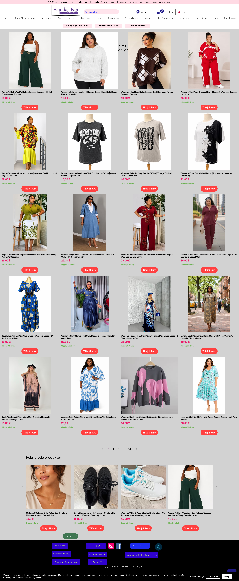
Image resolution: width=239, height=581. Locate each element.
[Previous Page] (102, 449)
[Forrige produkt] (22, 487)
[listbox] (171, 12)
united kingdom (137, 566)
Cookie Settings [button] (197, 576)
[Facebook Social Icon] (118, 546)
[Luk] (235, 576)
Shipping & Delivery (8, 102)
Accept (227, 576)
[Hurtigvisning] (30, 60)
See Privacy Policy (33, 577)
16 (129, 449)
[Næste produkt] (217, 487)
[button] (160, 11)
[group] (119, 498)
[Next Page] (136, 449)
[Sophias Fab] (111, 546)
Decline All (213, 576)
